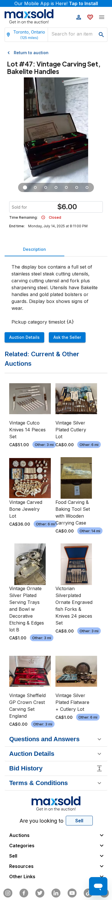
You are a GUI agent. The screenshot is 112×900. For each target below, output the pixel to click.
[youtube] (72, 893)
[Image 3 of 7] (45, 187)
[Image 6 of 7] (76, 187)
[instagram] (8, 893)
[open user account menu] (78, 17)
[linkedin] (56, 893)
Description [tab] (34, 249)
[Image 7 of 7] (87, 187)
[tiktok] (88, 893)
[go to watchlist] (90, 17)
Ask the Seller (67, 337)
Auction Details (24, 337)
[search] (101, 34)
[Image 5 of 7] (66, 187)
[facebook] (24, 893)
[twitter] (40, 893)
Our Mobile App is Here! (56, 3)
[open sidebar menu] (101, 17)
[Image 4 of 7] (56, 187)
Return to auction (31, 52)
